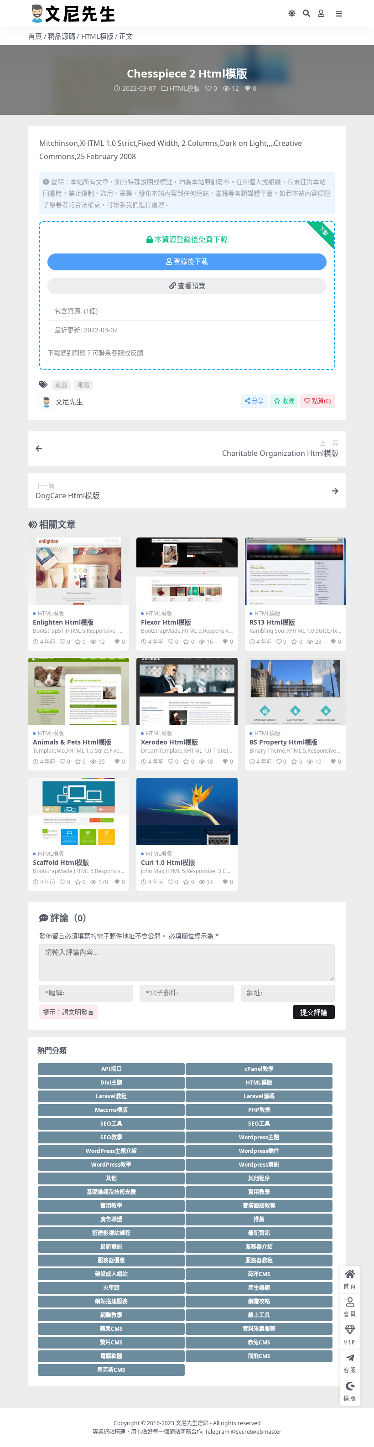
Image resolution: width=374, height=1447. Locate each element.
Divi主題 (111, 1082)
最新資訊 (259, 1233)
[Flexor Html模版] (186, 571)
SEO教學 (111, 1137)
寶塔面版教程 (259, 1205)
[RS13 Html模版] (295, 571)
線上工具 (259, 1315)
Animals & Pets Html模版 (72, 742)
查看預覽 (191, 285)
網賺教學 (111, 1315)
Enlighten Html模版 (63, 622)
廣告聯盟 (111, 1219)
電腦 (83, 385)
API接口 (111, 1069)
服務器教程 (259, 1260)
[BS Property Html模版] (295, 691)
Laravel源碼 (259, 1096)
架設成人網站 (111, 1274)
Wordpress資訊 (259, 1164)
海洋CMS (259, 1274)
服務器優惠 (111, 1260)
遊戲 (61, 385)
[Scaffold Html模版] (78, 811)
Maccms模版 (111, 1110)
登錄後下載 (191, 261)
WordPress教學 (111, 1164)
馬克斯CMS (111, 1370)
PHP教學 (259, 1110)
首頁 (35, 36)
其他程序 (259, 1178)
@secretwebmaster (256, 1432)
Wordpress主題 (259, 1137)
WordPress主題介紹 (111, 1151)
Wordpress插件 (259, 1151)
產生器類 (259, 1288)
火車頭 (111, 1288)
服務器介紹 (259, 1247)
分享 (258, 401)
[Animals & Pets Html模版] (78, 691)
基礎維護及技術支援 (111, 1192)
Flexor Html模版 (166, 622)
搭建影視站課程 (111, 1233)
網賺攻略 (259, 1301)
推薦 (259, 1219)
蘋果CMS (111, 1329)
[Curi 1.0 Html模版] (186, 811)
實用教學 (259, 1192)
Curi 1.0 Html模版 (168, 862)
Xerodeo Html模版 (169, 742)
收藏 (288, 401)
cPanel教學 (259, 1069)
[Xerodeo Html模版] (186, 691)
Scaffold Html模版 (61, 862)
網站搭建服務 (111, 1301)
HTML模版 (97, 36)
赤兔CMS (259, 1342)
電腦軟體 (111, 1356)
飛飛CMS (259, 1356)
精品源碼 (61, 36)
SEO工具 (111, 1123)
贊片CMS (111, 1342)
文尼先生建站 (192, 1423)
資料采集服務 (259, 1329)
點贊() (321, 401)
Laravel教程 (111, 1096)
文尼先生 (69, 401)
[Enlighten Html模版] (78, 571)
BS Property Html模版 (283, 742)
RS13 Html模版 (272, 622)
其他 (111, 1178)
